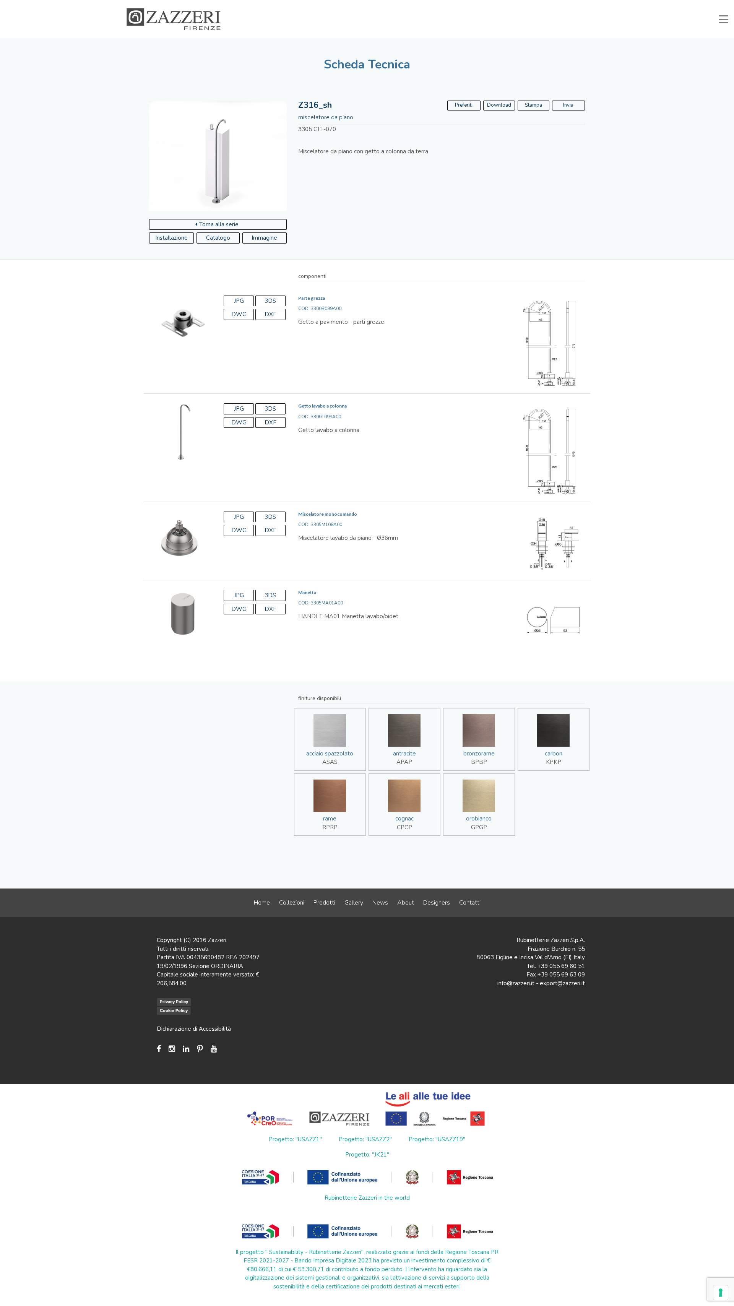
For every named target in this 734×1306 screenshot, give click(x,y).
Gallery (353, 902)
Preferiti (565, 5)
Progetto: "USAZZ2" (365, 1139)
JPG (239, 301)
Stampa (533, 105)
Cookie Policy (174, 1010)
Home (262, 902)
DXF (270, 314)
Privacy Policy (174, 1001)
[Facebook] (161, 1049)
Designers (436, 902)
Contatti (470, 902)
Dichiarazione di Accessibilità (194, 1029)
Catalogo (218, 238)
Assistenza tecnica (423, 5)
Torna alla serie (219, 224)
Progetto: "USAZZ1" (295, 1139)
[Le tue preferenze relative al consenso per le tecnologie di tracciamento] (720, 1292)
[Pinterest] (200, 1049)
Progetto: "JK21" (367, 1154)
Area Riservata (528, 5)
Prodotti (324, 902)
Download (499, 105)
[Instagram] (172, 1049)
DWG (239, 314)
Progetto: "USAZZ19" (437, 1139)
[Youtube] (214, 1049)
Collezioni (291, 902)
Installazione (171, 238)
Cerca (592, 5)
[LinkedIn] (186, 1049)
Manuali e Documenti (478, 5)
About (405, 902)
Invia (568, 105)
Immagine (264, 238)
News (380, 902)
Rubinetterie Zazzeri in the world (367, 1198)
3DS (270, 301)
